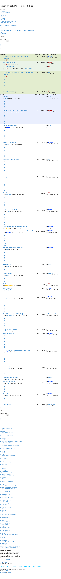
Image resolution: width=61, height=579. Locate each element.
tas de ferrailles (7, 273)
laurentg (50, 264)
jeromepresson (9, 285)
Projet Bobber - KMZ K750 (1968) (13, 314)
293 (5, 240)
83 (4, 305)
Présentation (7, 264)
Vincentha (7, 228)
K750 (4, 176)
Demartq (8, 275)
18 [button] (0, 51)
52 (4, 207)
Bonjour (5, 96)
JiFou (49, 176)
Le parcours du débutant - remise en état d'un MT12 (18, 230)
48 (4, 201)
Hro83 (7, 266)
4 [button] (0, 47)
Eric (7, 335)
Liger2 (7, 178)
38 (4, 138)
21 (4, 173)
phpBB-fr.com (7, 570)
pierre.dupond (8, 406)
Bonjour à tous (7, 288)
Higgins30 (8, 127)
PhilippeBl (50, 273)
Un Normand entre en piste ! (11, 377)
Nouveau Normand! (9, 381)
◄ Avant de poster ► (9, 66)
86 (4, 310)
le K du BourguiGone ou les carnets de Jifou (16, 350)
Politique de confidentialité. (30, 3)
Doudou (8, 395)
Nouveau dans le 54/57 (10, 367)
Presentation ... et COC (10, 329)
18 (4, 169)
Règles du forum (3, 32)
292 (5, 239)
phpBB (7, 569)
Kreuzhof (50, 56)
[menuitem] (5, 12)
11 (4, 224)
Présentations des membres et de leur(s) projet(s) (17, 30)
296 (5, 245)
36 (4, 135)
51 (4, 205)
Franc (7, 249)
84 (4, 306)
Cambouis (8, 194)
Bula (49, 72)
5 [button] (0, 48)
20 (4, 172)
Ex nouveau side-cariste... (11, 159)
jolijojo (8, 60)
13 (4, 346)
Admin (6, 98)
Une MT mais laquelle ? (10, 125)
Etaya (6, 331)
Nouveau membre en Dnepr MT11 (13, 247)
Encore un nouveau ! (9, 142)
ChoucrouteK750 (10, 315)
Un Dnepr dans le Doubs (10, 209)
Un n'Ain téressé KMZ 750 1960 (12, 297)
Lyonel (7, 144)
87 (4, 311)
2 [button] (0, 44)
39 (4, 140)
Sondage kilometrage (9, 91)
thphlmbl (8, 379)
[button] (0, 38)
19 (4, 170)
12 (4, 344)
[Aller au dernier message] (53, 56)
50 (4, 204)
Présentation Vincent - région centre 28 (15, 226)
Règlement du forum (9, 62)
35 (4, 133)
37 (4, 137)
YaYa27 (8, 383)
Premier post (7, 193)
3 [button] (0, 45)
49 (4, 202)
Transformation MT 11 (9, 333)
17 (4, 167)
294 (5, 242)
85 (4, 308)
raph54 (8, 368)
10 (4, 190)
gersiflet (8, 211)
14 (4, 347)
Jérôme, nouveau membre (11, 284)
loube (49, 96)
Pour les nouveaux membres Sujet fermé (15, 110)
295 (5, 243)
